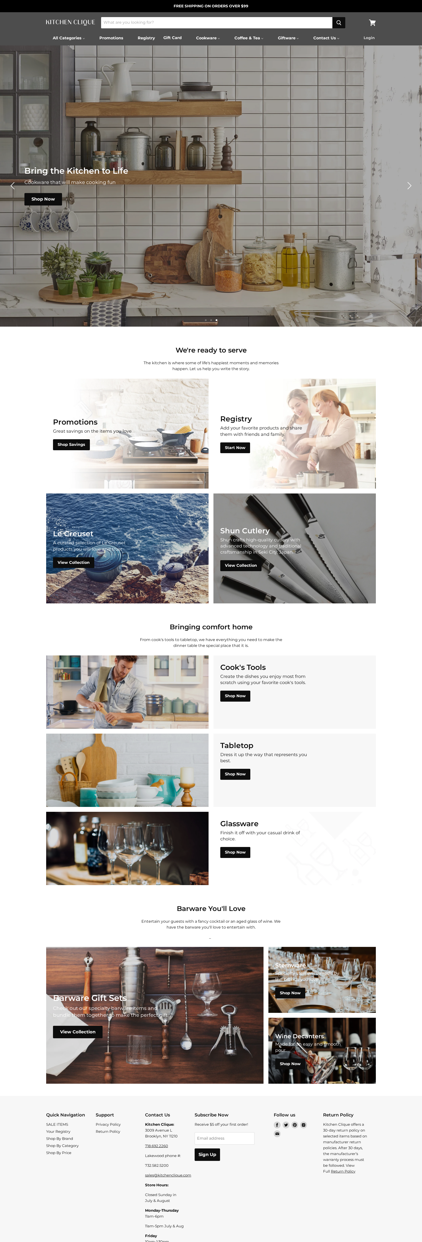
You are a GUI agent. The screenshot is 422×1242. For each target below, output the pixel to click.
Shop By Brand (59, 1138)
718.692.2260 (156, 1146)
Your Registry (58, 1131)
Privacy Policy (108, 1124)
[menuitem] (65, 38)
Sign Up (207, 1154)
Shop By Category (62, 1145)
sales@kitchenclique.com (168, 1175)
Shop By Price (58, 1152)
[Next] (408, 186)
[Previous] (13, 186)
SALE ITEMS (57, 1124)
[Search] (338, 22)
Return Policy (108, 1131)
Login (369, 37)
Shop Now (43, 199)
